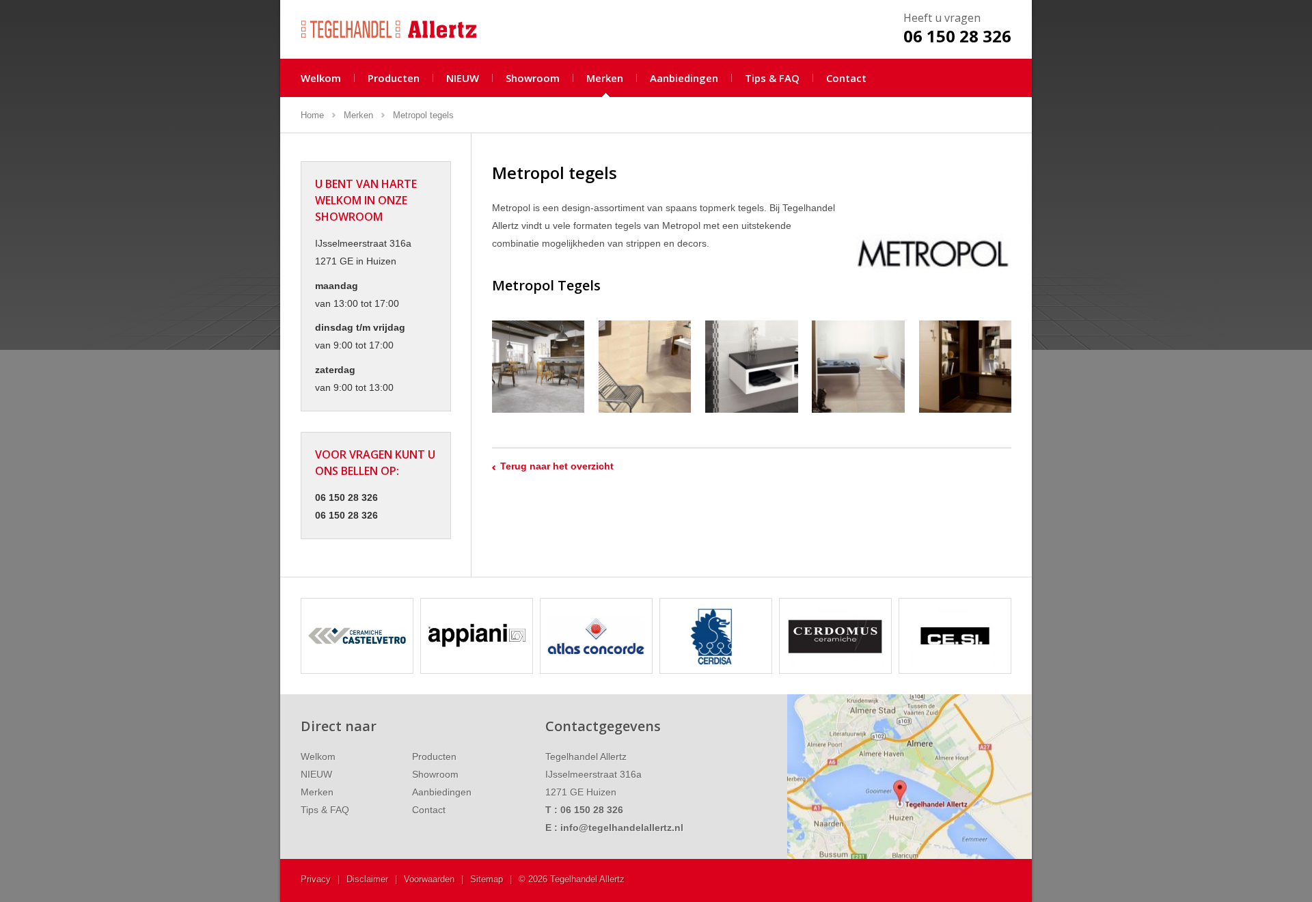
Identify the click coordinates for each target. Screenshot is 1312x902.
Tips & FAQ (772, 78)
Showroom (533, 78)
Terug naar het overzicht (557, 466)
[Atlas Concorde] (476, 635)
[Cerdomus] (716, 635)
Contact (846, 78)
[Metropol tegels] (538, 366)
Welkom (321, 78)
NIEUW (462, 78)
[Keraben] (955, 635)
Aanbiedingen (684, 78)
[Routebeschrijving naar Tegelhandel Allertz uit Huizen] (909, 777)
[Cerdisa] (596, 635)
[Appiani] (357, 635)
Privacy (316, 879)
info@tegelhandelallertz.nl (621, 827)
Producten (394, 78)
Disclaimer (367, 879)
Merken (604, 78)
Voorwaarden (429, 879)
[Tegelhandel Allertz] (398, 28)
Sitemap (486, 879)
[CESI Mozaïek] (835, 635)
